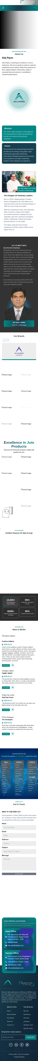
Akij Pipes (26, 1018)
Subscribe (30, 1037)
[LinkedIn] (16, 1045)
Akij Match (26, 1021)
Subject (5, 847)
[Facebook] (21, 1045)
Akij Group (23, 325)
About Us (10, 1021)
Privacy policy (13, 1054)
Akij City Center (28, 1028)
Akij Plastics (27, 1014)
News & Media (11, 1014)
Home (9, 1011)
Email (4, 831)
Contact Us (10, 1025)
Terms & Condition (23, 1054)
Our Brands (10, 1018)
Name (4, 823)
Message (5, 855)
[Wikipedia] (11, 1045)
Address (5, 839)
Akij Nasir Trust (28, 1025)
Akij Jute (26, 1011)
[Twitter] (27, 1045)
